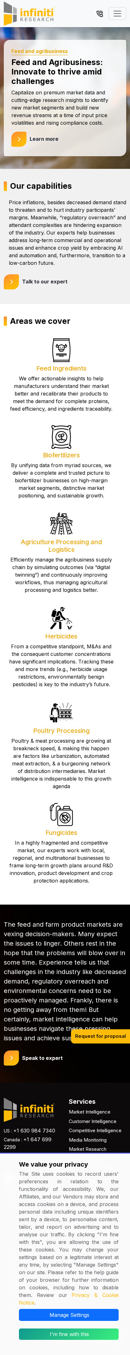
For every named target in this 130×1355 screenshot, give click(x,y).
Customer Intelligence (92, 1121)
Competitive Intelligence (95, 1130)
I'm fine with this (69, 1334)
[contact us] (99, 13)
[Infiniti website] (29, 13)
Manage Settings (69, 1315)
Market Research (87, 1149)
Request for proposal (100, 1036)
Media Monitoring (88, 1140)
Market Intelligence (89, 1112)
